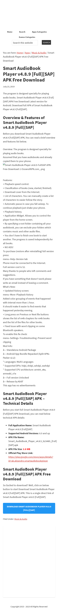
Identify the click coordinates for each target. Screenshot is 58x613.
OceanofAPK (29, 14)
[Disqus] (29, 561)
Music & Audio (20, 519)
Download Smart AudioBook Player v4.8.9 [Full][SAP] (29, 508)
